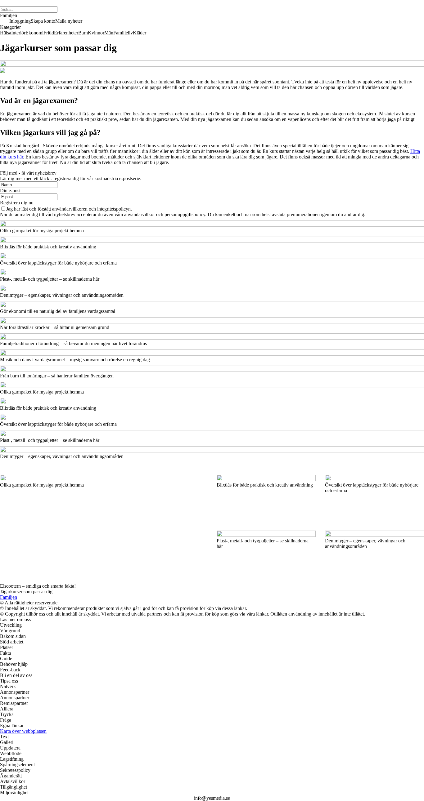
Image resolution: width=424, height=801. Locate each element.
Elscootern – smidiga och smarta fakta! (38, 586)
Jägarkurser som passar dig (26, 591)
